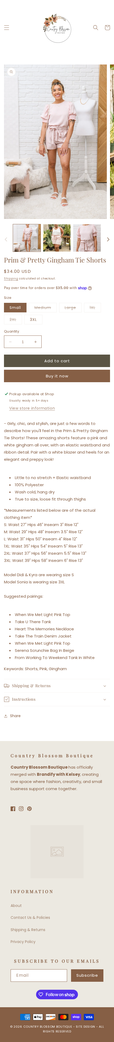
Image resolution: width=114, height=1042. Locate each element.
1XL (95, 308)
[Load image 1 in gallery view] (27, 238)
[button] (6, 27)
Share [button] (15, 715)
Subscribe (87, 975)
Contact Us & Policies (30, 917)
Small (15, 307)
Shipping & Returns (28, 929)
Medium (45, 308)
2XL (16, 320)
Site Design (85, 1026)
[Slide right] (108, 239)
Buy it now (57, 376)
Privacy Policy (23, 941)
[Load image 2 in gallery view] (57, 238)
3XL (33, 319)
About (16, 905)
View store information (32, 408)
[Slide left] (6, 239)
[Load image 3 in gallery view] (87, 238)
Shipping (11, 279)
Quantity (11, 331)
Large (73, 308)
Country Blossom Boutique (48, 1026)
